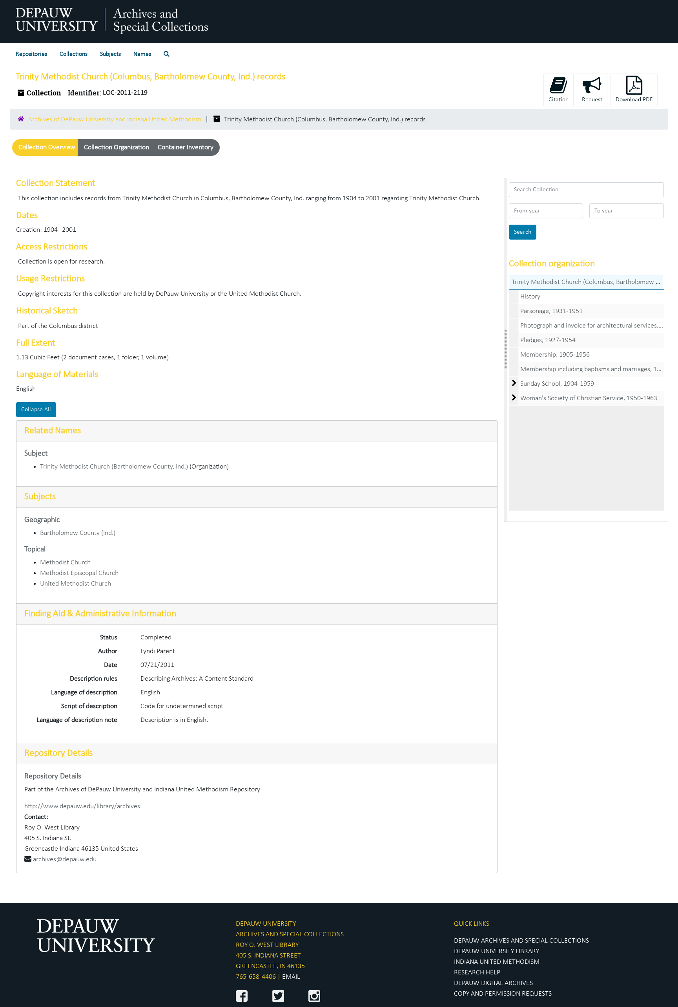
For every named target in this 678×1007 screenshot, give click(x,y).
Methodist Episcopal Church (79, 573)
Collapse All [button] (36, 409)
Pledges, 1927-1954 (548, 340)
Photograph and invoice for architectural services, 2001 (597, 326)
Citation (559, 100)
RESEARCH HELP (477, 972)
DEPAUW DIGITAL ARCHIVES (493, 983)
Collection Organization (116, 147)
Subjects (110, 54)
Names (142, 54)
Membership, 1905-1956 (555, 355)
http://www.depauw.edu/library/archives (82, 806)
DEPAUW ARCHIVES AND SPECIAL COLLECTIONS (521, 941)
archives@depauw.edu (65, 859)
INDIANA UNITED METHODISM (496, 962)
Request (592, 100)
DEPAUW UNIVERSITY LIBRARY (496, 951)
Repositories (31, 54)
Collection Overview (46, 147)
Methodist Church (65, 562)
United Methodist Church (75, 584)
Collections (73, 54)
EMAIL (291, 977)
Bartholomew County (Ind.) (77, 533)
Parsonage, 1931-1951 (551, 311)
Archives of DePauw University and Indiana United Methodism (114, 119)
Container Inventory (185, 147)
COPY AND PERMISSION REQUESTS (503, 994)
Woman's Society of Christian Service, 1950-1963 (588, 398)
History (530, 296)
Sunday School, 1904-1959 (557, 384)
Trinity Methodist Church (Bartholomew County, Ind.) (114, 467)
